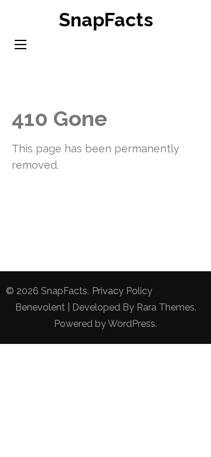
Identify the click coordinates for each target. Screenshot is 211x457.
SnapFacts (106, 19)
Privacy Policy (122, 290)
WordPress (131, 323)
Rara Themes (166, 307)
